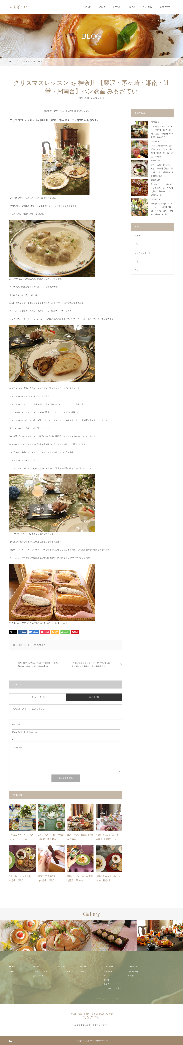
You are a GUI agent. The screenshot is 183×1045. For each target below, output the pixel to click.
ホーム (11, 972)
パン (137, 244)
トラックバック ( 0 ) (37, 697)
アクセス (131, 976)
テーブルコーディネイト (113, 988)
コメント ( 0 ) (94, 697)
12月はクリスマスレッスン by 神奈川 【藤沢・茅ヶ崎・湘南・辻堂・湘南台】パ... (39, 664)
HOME (87, 7)
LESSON (117, 7)
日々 (137, 270)
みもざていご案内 (40, 972)
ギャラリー (108, 972)
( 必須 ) (16, 724)
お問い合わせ (133, 972)
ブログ (82, 972)
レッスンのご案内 (63, 972)
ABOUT (102, 7)
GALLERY (147, 7)
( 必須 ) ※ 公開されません (24, 732)
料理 (137, 261)
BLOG (132, 7)
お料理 (106, 980)
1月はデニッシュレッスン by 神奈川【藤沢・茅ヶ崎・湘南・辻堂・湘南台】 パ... (91, 664)
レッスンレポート (98, 98)
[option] (23, 935)
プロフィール (38, 976)
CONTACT (165, 7)
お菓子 (138, 235)
